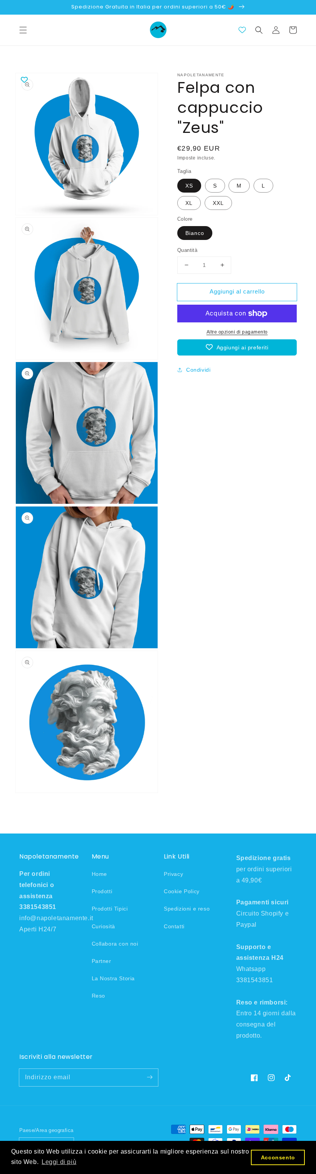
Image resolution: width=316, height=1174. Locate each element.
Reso (98, 996)
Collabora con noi (115, 944)
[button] (23, 30)
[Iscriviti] (149, 1077)
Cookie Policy (182, 891)
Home (99, 874)
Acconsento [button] (278, 1157)
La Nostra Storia (113, 978)
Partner (101, 961)
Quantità (187, 250)
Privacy (173, 874)
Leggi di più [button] (59, 1162)
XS (189, 186)
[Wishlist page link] (242, 30)
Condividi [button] (198, 370)
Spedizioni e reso (187, 909)
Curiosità (103, 926)
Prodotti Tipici (110, 909)
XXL (218, 203)
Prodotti (102, 891)
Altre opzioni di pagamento (237, 332)
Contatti (174, 926)
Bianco (194, 233)
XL (189, 203)
